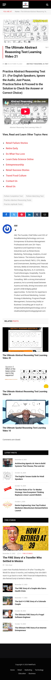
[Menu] (4, 5)
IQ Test (45, 64)
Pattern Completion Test (13, 196)
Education (22, 673)
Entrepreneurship (15, 164)
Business (32, 673)
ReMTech (31, 665)
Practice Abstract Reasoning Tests (17, 200)
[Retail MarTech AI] (26, 4)
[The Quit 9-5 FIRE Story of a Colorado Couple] (8, 601)
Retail (20, 670)
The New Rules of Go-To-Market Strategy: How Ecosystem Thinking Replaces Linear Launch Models (29, 492)
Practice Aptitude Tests (13, 204)
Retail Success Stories (17, 170)
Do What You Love (15, 153)
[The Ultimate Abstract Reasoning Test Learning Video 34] (25, 376)
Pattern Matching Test (35, 196)
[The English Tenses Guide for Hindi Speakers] (8, 476)
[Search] (47, 5)
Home (17, 12)
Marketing (28, 670)
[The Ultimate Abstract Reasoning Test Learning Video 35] (25, 339)
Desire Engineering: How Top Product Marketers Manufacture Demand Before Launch (31, 508)
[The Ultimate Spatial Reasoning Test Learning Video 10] (25, 412)
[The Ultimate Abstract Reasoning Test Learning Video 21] (25, 31)
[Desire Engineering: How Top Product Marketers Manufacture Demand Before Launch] (8, 504)
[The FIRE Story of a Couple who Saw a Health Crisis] (8, 587)
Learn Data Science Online (20, 159)
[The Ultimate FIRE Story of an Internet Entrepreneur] (8, 627)
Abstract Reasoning (34, 64)
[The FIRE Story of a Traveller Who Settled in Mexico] (25, 538)
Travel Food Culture (16, 175)
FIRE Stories (9, 528)
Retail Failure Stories (17, 143)
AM (6, 64)
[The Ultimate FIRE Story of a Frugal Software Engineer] (8, 614)
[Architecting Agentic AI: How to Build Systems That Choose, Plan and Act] (8, 462)
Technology (39, 670)
